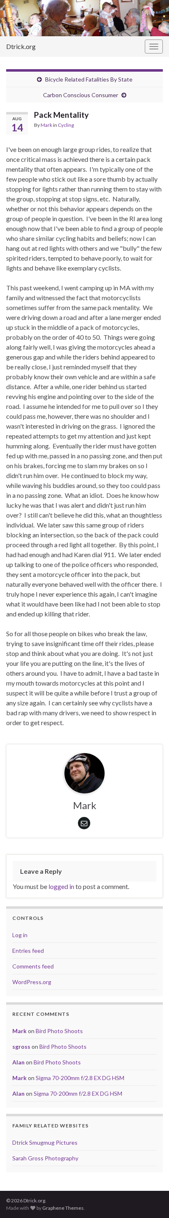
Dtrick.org (21, 46)
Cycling (66, 125)
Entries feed (28, 950)
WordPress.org (31, 981)
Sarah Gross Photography (45, 1158)
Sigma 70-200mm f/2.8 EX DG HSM (80, 1077)
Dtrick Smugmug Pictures (45, 1142)
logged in (61, 886)
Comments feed (33, 966)
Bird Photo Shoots (59, 1030)
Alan (18, 1062)
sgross (21, 1046)
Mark (46, 125)
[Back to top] (150, 1199)
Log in (19, 934)
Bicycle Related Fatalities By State (88, 79)
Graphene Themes (63, 1208)
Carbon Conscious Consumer (80, 94)
